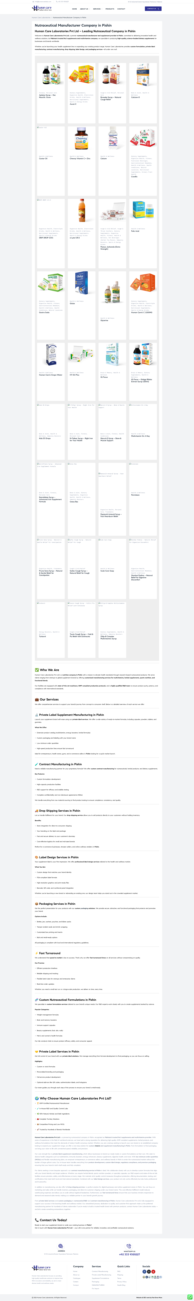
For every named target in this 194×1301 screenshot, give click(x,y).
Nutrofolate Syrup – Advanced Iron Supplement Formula (50, 499)
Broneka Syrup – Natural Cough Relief (111, 98)
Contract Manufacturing (100, 1271)
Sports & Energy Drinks (79, 102)
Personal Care (51, 93)
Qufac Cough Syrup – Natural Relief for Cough (80, 572)
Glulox (72, 303)
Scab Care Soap (107, 571)
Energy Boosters (45, 632)
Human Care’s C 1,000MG (141, 312)
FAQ (118, 1271)
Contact (76, 1285)
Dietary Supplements (77, 93)
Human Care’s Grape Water (50, 375)
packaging (84, 908)
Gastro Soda (44, 312)
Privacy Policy (122, 1282)
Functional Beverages (139, 161)
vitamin (97, 1146)
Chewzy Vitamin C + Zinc (80, 158)
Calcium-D (135, 97)
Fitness (42, 93)
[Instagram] (149, 1272)
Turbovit (42, 636)
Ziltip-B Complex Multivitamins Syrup (109, 637)
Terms (119, 1278)
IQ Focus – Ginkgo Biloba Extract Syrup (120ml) (141, 380)
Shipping (120, 1275)
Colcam (104, 158)
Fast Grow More (157, 1297)
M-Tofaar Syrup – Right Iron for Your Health (81, 439)
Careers (75, 1282)
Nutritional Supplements (79, 99)
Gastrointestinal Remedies (141, 163)
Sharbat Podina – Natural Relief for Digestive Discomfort (142, 577)
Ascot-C (73, 104)
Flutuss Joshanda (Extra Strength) (111, 248)
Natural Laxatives (56, 310)
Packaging (95, 1282)
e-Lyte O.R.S (75, 238)
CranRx (134, 177)
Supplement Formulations (100, 1278)
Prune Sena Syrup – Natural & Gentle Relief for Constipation (51, 573)
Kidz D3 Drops (45, 438)
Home (75, 1271)
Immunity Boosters (54, 436)
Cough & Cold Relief (108, 93)
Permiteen (135, 495)
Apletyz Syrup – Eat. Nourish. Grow (47, 96)
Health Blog (121, 1285)
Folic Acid (135, 231)
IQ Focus (104, 377)
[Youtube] (153, 1272)
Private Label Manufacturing (101, 1275)
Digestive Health (76, 95)
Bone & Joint (136, 93)
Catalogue (76, 1278)
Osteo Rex (74, 502)
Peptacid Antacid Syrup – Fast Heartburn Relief (111, 515)
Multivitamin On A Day (140, 436)
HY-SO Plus (74, 375)
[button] (153, 8)
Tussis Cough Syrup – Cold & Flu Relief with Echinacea (82, 635)
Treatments (109, 512)
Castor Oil (43, 158)
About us (76, 1275)
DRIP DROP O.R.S (46, 238)
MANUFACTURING (98, 1285)
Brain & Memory (106, 373)
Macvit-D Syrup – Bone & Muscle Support (111, 439)
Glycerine (104, 320)
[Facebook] (144, 1272)
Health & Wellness (83, 97)
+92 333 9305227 (129, 1254)
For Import (95, 1288)
